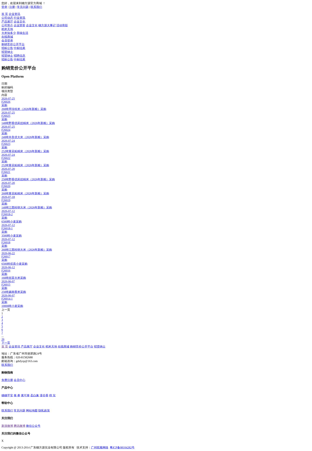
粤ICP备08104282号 (122, 447)
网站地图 (32, 410)
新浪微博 (7, 425)
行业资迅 (19, 17)
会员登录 (7, 40)
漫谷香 (44, 395)
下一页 (5, 342)
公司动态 (7, 17)
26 (2, 339)
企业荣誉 (19, 25)
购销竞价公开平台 (13, 44)
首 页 (4, 14)
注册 (12, 6)
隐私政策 (44, 410)
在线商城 (7, 36)
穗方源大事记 (47, 25)
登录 (4, 6)
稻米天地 (7, 29)
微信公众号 (33, 425)
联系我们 (36, 6)
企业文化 (19, 21)
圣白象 (34, 395)
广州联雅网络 (99, 447)
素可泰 (25, 395)
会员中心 (19, 380)
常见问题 (23, 6)
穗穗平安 (7, 395)
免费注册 (7, 380)
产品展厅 (7, 21)
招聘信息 (19, 55)
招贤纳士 (7, 51)
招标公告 (7, 48)
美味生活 (22, 32)
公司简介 (7, 25)
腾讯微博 (19, 425)
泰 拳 (17, 395)
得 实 (52, 395)
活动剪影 (62, 25)
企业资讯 (14, 14)
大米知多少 (8, 32)
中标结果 (19, 48)
